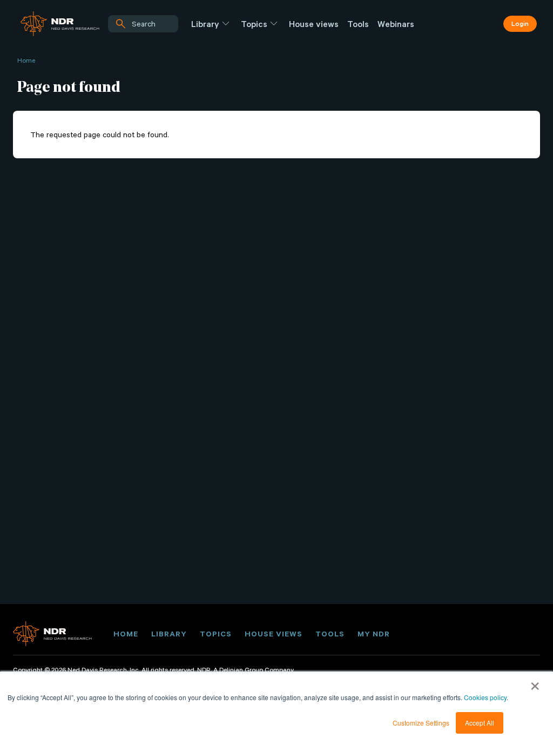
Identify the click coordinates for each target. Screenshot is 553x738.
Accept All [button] (479, 722)
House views (314, 23)
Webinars (395, 23)
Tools (358, 23)
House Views (273, 634)
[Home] (60, 23)
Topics (254, 23)
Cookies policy (485, 697)
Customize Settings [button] (421, 722)
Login (520, 23)
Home (26, 60)
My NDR (374, 634)
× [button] (535, 682)
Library (205, 23)
